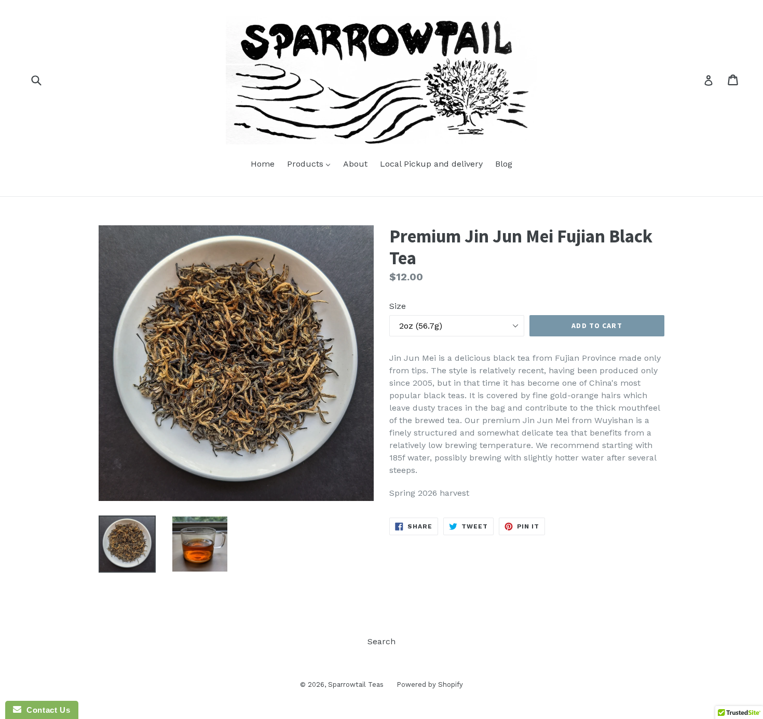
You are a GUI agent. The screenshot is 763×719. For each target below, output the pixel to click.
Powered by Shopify (430, 684)
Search (381, 641)
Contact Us (45, 710)
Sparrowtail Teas (356, 684)
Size (397, 306)
